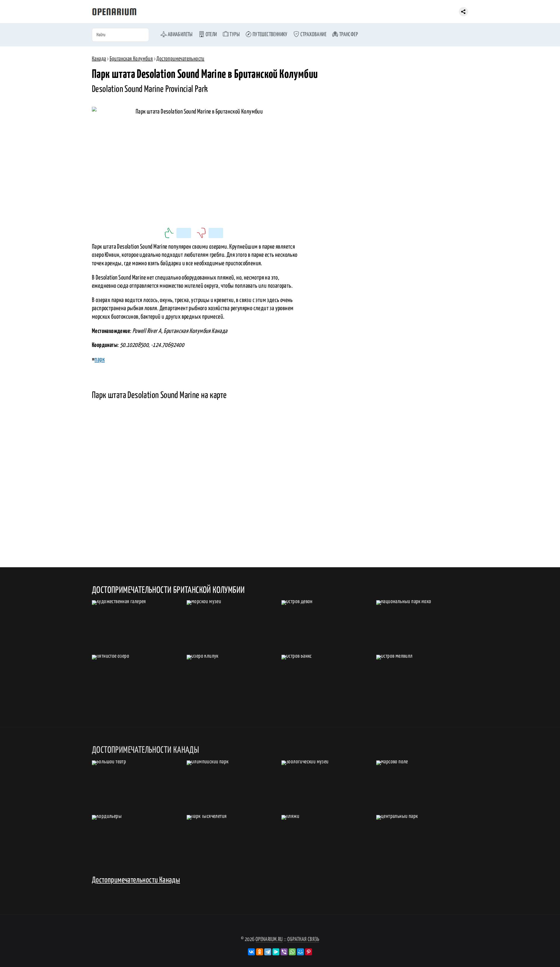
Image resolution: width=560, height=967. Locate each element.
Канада (99, 59)
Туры (234, 34)
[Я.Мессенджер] (275, 951)
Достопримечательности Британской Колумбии (168, 590)
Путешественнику (269, 34)
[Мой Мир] (300, 951)
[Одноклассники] (259, 951)
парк (99, 359)
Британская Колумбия (131, 59)
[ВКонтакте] (251, 951)
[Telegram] (267, 951)
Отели (210, 34)
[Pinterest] (308, 951)
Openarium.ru (269, 939)
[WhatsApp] (292, 951)
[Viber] (284, 951)
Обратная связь (303, 939)
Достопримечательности (180, 59)
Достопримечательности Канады (136, 880)
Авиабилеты (179, 34)
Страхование (312, 34)
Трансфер (348, 34)
